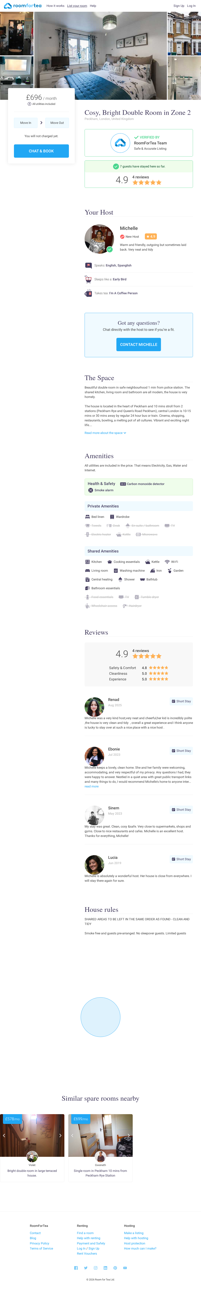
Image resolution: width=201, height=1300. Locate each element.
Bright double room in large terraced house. (32, 1173)
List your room (77, 6)
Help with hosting (136, 1238)
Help (93, 6)
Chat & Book (41, 151)
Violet (32, 1165)
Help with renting (88, 1238)
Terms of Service (41, 1248)
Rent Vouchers (87, 1253)
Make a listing (133, 1233)
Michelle (129, 228)
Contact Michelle (138, 344)
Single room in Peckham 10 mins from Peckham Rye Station (100, 1173)
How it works (55, 6)
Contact (35, 1233)
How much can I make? (140, 1248)
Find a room (85, 1233)
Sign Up (94, 1248)
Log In (81, 1248)
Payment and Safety (91, 1243)
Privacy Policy (39, 1243)
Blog (33, 1238)
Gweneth (100, 1165)
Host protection (134, 1243)
